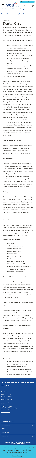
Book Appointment (27, 2)
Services (9, 13)
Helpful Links (6, 436)
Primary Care (18, 13)
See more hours (5, 412)
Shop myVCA (5, 432)
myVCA (4, 428)
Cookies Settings (17, 456)
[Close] (34, 447)
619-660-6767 (9, 399)
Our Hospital (6, 425)
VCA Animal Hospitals (8, 421)
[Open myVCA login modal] (25, 6)
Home (3, 13)
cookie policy (15, 450)
